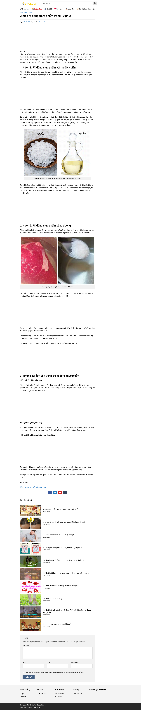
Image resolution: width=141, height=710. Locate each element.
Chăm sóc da (77, 694)
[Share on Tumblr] (65, 492)
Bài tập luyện (59, 694)
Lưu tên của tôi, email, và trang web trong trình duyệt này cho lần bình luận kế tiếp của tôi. (55, 672)
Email (49, 662)
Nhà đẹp (23, 696)
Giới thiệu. (30, 705)
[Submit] (95, 3)
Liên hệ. (43, 705)
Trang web (74, 662)
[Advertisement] (57, 36)
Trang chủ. (23, 705)
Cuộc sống (23, 12)
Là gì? (22, 694)
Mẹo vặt (30, 12)
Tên (24, 662)
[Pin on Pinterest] (60, 492)
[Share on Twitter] (55, 492)
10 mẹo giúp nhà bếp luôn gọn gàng (33, 487)
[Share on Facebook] (50, 492)
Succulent (42, 22)
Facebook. (37, 705)
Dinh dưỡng (59, 696)
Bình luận (26, 645)
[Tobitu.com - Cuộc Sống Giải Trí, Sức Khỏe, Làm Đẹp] (28, 4)
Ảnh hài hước (42, 694)
